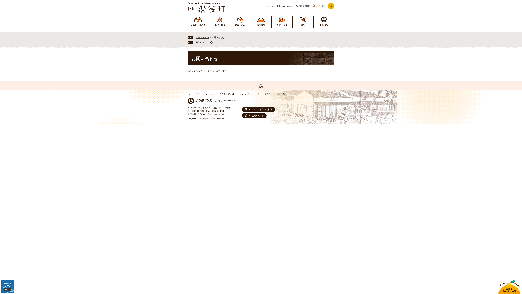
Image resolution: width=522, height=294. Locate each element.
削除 (211, 42)
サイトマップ (209, 94)
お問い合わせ (202, 42)
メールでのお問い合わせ (260, 109)
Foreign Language (286, 6)
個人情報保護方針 (227, 94)
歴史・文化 (282, 25)
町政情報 (324, 25)
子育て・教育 (219, 25)
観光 (303, 25)
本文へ (270, 6)
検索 (331, 6)
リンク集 (281, 94)
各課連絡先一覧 (256, 116)
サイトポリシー (246, 94)
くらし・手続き (198, 25)
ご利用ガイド (193, 94)
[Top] (261, 86)
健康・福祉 (240, 25)
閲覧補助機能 (304, 6)
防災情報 (261, 25)
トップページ (202, 37)
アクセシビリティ (265, 94)
